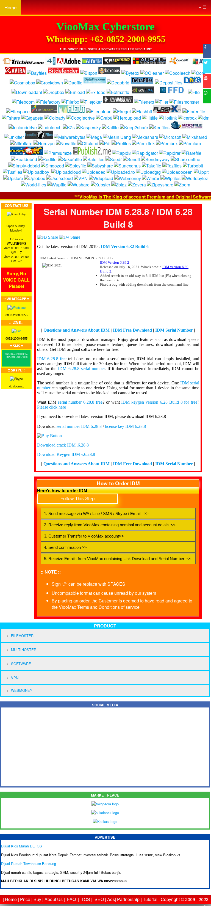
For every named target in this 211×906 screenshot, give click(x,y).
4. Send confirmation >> (65, 547)
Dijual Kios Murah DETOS (21, 846)
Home (10, 7)
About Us (54, 899)
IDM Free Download (132, 330)
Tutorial (150, 899)
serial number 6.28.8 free (80, 402)
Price (25, 899)
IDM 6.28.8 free (51, 358)
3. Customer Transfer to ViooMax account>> (84, 536)
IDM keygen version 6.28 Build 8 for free (159, 402)
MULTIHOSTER (23, 649)
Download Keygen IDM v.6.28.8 (66, 454)
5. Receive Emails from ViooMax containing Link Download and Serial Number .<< (117, 558)
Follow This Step (77, 498)
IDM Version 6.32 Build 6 (125, 246)
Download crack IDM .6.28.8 (63, 445)
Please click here (51, 407)
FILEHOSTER (22, 635)
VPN (14, 677)
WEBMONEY (21, 690)
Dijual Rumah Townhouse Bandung (28, 863)
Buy (37, 899)
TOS (85, 899)
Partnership (128, 899)
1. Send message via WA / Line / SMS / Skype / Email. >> (96, 513)
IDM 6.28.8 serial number (81, 368)
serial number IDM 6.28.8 (79, 426)
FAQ (71, 899)
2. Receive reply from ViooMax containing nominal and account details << (110, 524)
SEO (99, 899)
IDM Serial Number (174, 330)
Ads (111, 899)
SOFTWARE (21, 663)
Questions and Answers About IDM (76, 330)
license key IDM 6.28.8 (125, 426)
